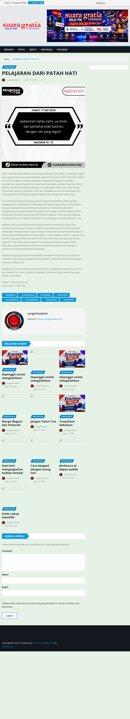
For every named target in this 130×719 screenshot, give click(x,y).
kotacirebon (46, 295)
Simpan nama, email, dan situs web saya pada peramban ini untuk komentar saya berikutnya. (40, 605)
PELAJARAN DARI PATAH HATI (26, 59)
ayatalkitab (10, 295)
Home (6, 59)
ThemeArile (7, 646)
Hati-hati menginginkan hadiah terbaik (12, 469)
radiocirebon (62, 295)
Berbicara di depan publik (68, 467)
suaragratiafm (51, 299)
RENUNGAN (46, 49)
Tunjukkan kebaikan (67, 423)
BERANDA (9, 49)
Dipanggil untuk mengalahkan (13, 376)
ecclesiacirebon (28, 295)
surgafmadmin (13, 80)
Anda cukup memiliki (10, 515)
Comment (7, 551)
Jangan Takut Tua (43, 421)
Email (5, 587)
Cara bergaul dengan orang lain (41, 469)
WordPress (38, 643)
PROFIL (21, 49)
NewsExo (49, 643)
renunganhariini (12, 299)
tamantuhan (69, 299)
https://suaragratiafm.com (49, 319)
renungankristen (32, 299)
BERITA (33, 49)
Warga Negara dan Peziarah (12, 423)
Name (5, 574)
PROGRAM (62, 49)
